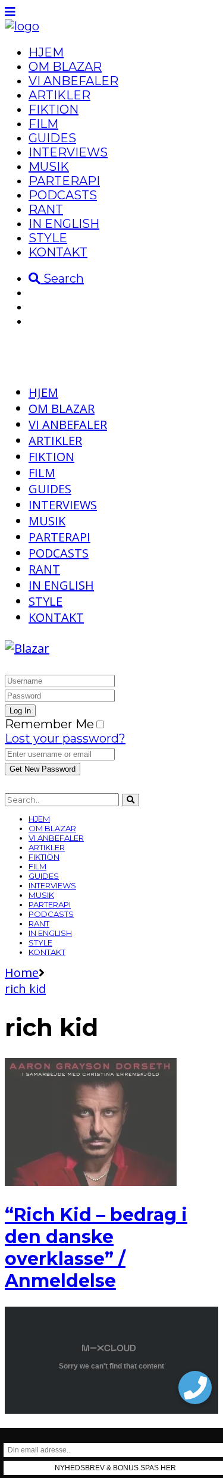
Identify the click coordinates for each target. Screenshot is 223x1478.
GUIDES (52, 138)
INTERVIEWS (68, 152)
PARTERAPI (64, 181)
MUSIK (49, 166)
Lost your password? (65, 738)
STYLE (48, 238)
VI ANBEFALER (73, 81)
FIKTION (53, 109)
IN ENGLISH (64, 224)
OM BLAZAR (65, 67)
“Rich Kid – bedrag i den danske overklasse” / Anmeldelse (96, 1248)
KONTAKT (58, 252)
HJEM (46, 52)
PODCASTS (63, 195)
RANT (46, 209)
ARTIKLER (59, 95)
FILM (43, 124)
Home (22, 973)
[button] (195, 1387)
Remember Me (49, 724)
